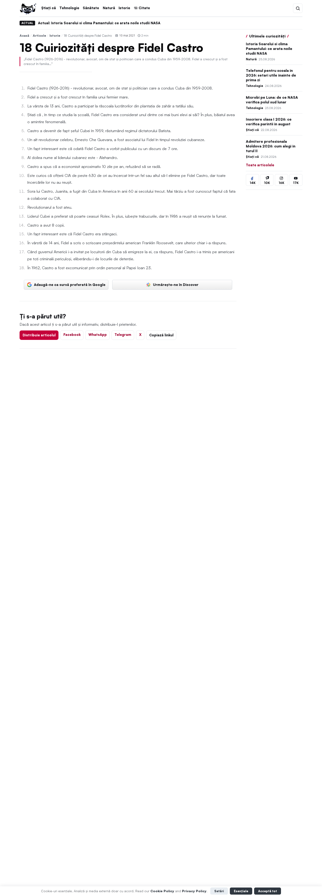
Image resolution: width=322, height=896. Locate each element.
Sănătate (91, 8)
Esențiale (241, 891)
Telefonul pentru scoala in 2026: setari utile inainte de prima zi (271, 75)
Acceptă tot (267, 891)
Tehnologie (69, 8)
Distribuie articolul (39, 335)
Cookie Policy (162, 891)
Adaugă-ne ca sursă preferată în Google (69, 284)
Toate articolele (260, 165)
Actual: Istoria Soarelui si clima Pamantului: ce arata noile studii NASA (99, 23)
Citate (144, 8)
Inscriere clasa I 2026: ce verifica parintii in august (269, 121)
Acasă (24, 35)
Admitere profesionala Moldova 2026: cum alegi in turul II (270, 146)
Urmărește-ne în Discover (175, 284)
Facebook (72, 334)
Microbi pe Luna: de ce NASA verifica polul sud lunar (272, 99)
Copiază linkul (161, 335)
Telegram (123, 334)
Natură (109, 8)
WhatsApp (97, 334)
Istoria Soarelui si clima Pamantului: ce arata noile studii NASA (269, 49)
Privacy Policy (194, 891)
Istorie (124, 8)
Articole (39, 35)
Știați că (48, 8)
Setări (219, 891)
